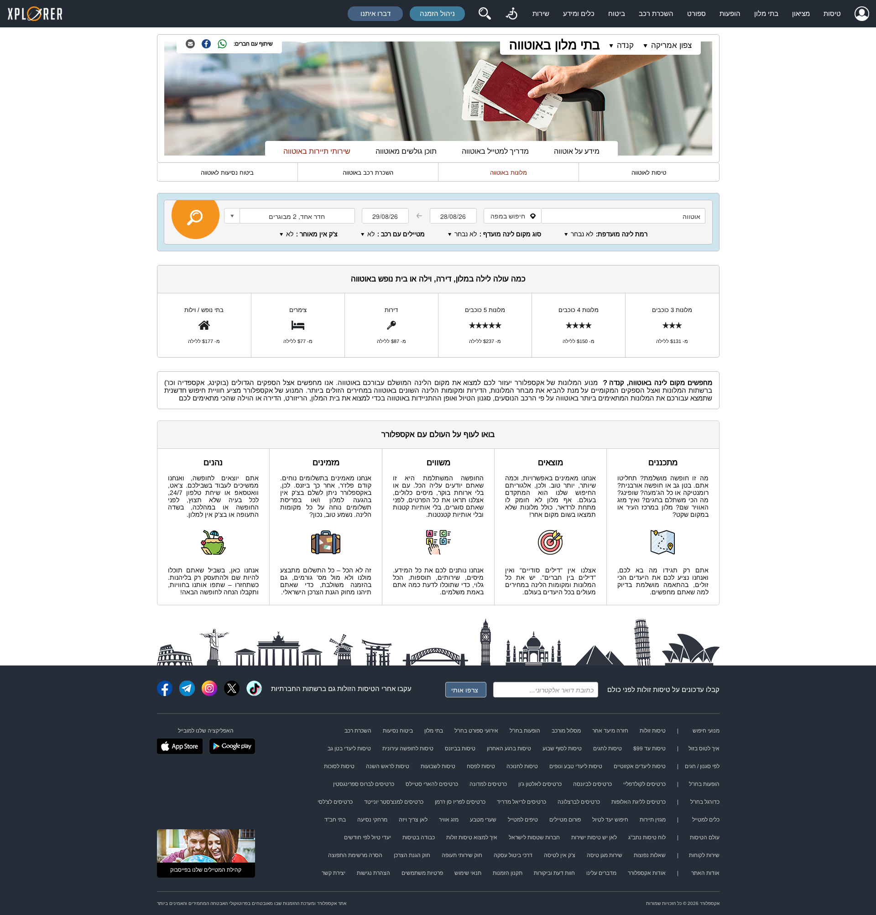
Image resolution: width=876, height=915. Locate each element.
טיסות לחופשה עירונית (407, 748)
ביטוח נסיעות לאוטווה (227, 172)
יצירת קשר (333, 873)
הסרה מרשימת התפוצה (355, 855)
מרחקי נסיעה (372, 819)
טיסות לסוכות (339, 766)
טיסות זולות (653, 689)
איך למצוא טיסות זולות (471, 837)
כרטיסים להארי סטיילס (432, 784)
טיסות (832, 13)
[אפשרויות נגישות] (511, 13)
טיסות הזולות (356, 688)
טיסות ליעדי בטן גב (349, 748)
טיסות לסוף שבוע (562, 748)
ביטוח (616, 13)
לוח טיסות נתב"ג (647, 837)
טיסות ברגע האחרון (509, 748)
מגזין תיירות (653, 819)
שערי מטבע (483, 819)
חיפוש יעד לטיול (610, 819)
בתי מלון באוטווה (554, 45)
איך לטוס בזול (704, 748)
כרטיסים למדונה (488, 784)
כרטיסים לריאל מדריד (521, 802)
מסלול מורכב (566, 731)
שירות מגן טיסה (604, 855)
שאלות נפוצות (650, 855)
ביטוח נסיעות (398, 731)
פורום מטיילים (565, 819)
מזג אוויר (449, 819)
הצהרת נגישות (373, 873)
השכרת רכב (656, 13)
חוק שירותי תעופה (462, 855)
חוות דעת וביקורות (554, 873)
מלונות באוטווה (508, 172)
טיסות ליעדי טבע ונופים (575, 766)
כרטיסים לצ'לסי (335, 802)
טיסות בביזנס (460, 748)
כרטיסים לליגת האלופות (638, 802)
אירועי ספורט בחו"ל (476, 731)
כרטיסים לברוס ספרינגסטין (363, 784)
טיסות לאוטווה (648, 172)
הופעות (730, 13)
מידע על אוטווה (577, 151)
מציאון (801, 13)
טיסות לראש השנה (387, 766)
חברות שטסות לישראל (534, 837)
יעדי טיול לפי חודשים (367, 837)
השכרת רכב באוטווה (368, 172)
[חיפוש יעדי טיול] (484, 13)
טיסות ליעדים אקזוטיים (640, 766)
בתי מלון (766, 13)
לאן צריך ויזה (413, 819)
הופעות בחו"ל (525, 731)
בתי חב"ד (335, 819)
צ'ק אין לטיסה (559, 855)
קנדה (625, 45)
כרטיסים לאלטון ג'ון (540, 784)
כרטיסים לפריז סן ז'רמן (460, 802)
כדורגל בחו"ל (705, 802)
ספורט (696, 13)
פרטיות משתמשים (422, 873)
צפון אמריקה (671, 45)
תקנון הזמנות (507, 873)
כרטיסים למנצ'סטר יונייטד (393, 802)
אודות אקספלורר (647, 873)
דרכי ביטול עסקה (513, 855)
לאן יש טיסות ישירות (594, 837)
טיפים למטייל (523, 819)
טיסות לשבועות (438, 766)
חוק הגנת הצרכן (412, 855)
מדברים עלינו (601, 873)
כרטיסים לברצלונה (579, 802)
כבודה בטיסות (418, 837)
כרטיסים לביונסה (592, 784)
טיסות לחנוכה (522, 766)
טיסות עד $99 (649, 748)
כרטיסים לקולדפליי (644, 784)
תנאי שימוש (467, 873)
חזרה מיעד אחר (610, 731)
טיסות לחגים (607, 748)
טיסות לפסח (481, 766)
